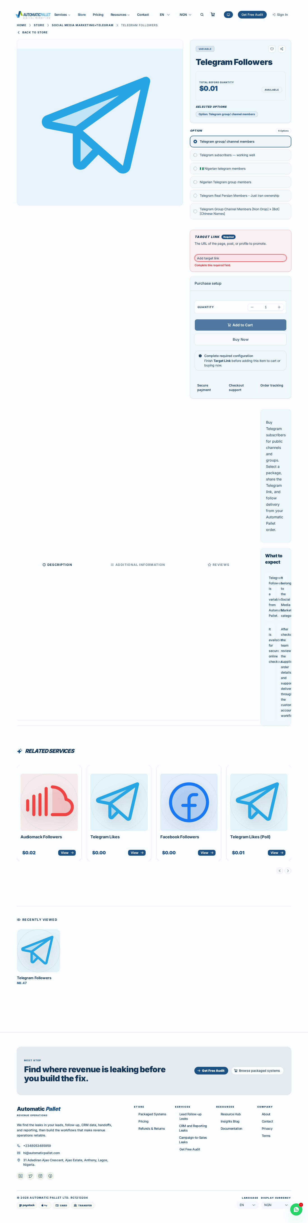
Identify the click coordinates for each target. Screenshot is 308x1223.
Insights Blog (230, 1121)
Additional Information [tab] (140, 565)
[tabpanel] (276, 567)
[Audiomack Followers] (49, 802)
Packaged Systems (152, 1114)
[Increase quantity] (279, 307)
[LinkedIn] (20, 1176)
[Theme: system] (228, 14)
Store (82, 14)
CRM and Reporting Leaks (193, 1128)
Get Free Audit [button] (213, 1070)
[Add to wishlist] (272, 49)
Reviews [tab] (221, 565)
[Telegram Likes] (119, 802)
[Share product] (281, 49)
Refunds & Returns (151, 1128)
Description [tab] (59, 565)
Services (60, 14)
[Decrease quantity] (252, 307)
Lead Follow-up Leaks (190, 1116)
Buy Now (241, 339)
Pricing (98, 14)
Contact (143, 14)
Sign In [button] (282, 14)
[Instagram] (40, 1176)
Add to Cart (242, 325)
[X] (30, 1176)
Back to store (35, 32)
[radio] (240, 141)
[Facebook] (50, 1176)
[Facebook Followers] (189, 802)
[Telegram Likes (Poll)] (258, 802)
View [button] (65, 853)
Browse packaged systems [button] (259, 1070)
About (266, 1114)
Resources (118, 14)
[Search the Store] (202, 14)
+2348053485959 (37, 1146)
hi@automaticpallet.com (41, 1153)
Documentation (231, 1128)
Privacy (267, 1128)
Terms (266, 1136)
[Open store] (212, 14)
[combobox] (165, 14)
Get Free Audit (252, 14)
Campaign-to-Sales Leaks (193, 1140)
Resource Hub (231, 1114)
